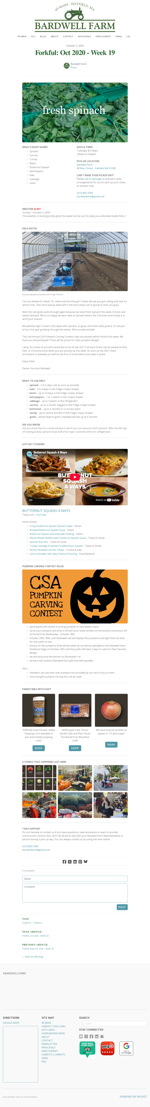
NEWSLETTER (49, 1044)
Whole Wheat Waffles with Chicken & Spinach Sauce (58, 538)
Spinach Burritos (39, 542)
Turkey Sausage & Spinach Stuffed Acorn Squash (56, 545)
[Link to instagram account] (86, 1036)
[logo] (75, 17)
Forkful (26, 922)
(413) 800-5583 (85, 193)
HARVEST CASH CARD (53, 1026)
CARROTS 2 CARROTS (53, 1054)
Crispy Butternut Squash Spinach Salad (51, 526)
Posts (74, 67)
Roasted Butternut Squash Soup (47, 530)
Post (122, 907)
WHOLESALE (48, 1047)
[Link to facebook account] (91, 1036)
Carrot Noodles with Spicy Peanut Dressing (53, 553)
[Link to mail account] (102, 1036)
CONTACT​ (47, 1040)
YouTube (41, 514)
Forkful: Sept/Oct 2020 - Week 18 (38, 948)
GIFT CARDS (48, 1029)
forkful (37, 922)
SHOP (38, 748)
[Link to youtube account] (81, 1036)
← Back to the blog (32, 956)
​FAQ (44, 1061)
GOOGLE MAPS (11, 1022)
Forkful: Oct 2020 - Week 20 (35, 935)
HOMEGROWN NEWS (53, 1033)
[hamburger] (9, 4)
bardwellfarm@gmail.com (90, 196)
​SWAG (45, 1058)
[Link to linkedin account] (96, 1036)
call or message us (95, 178)
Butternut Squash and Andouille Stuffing (52, 534)
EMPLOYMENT (50, 1051)
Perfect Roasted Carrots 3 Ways (47, 549)
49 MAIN (46, 1022)
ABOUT (46, 1037)
